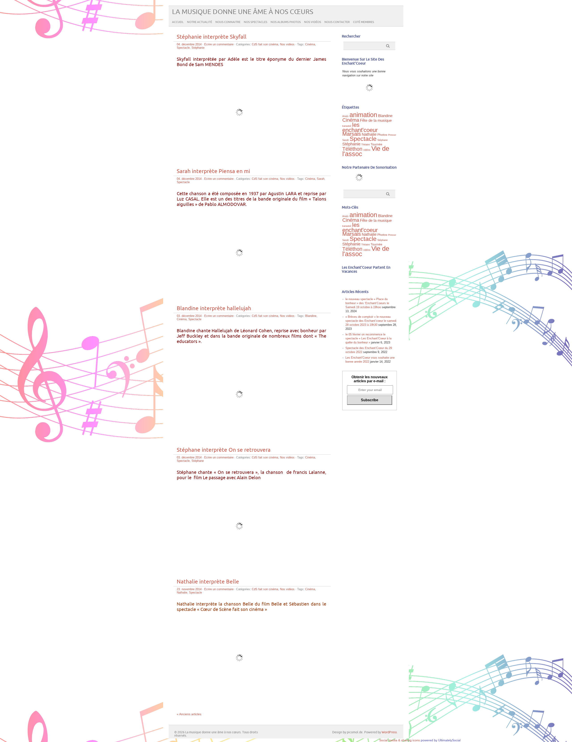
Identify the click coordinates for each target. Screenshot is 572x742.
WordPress (389, 732)
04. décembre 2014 (189, 44)
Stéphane (197, 460)
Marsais (351, 134)
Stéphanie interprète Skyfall (211, 37)
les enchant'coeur (360, 127)
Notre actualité (199, 22)
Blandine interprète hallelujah (214, 308)
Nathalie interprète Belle (208, 582)
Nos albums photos (286, 22)
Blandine (310, 316)
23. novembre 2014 (189, 589)
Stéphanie (197, 47)
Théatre (365, 144)
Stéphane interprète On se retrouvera (224, 450)
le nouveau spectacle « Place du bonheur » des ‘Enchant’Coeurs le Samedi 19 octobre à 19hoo (367, 303)
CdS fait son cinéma (265, 44)
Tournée (376, 144)
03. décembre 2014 (189, 316)
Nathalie (182, 592)
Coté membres (363, 22)
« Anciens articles (189, 714)
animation (363, 114)
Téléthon (352, 149)
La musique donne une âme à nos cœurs (242, 11)
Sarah (320, 178)
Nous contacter (337, 22)
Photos (382, 134)
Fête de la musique (376, 120)
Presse (392, 135)
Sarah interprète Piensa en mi (213, 171)
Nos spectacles (255, 22)
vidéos (366, 149)
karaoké (346, 126)
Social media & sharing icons (400, 740)
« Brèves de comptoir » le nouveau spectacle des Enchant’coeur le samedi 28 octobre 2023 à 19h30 (370, 320)
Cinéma (310, 44)
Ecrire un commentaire (218, 44)
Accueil (178, 22)
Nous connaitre (227, 22)
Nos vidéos (312, 22)
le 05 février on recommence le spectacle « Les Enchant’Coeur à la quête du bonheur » (368, 338)
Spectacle (183, 47)
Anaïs (345, 116)
